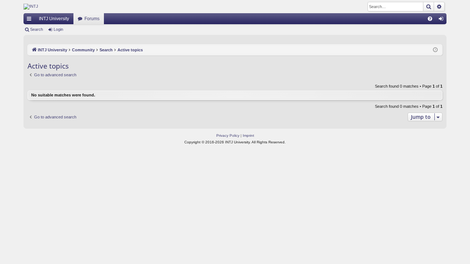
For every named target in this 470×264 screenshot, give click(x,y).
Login (58, 29)
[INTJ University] (88, 6)
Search (36, 29)
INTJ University (54, 18)
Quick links (30, 20)
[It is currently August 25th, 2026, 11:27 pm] (435, 50)
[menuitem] (429, 18)
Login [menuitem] (442, 20)
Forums (92, 18)
